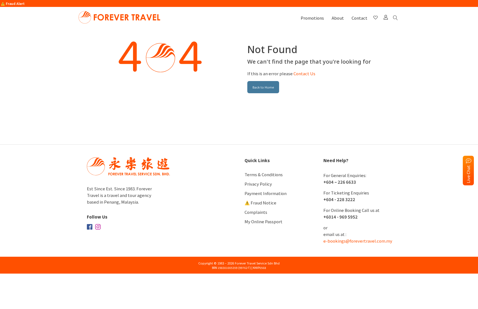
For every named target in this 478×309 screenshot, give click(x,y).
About (338, 18)
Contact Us (304, 73)
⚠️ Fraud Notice (260, 203)
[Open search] (396, 18)
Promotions (312, 18)
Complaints (256, 212)
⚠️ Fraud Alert (13, 3)
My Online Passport (263, 221)
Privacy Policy (258, 184)
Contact (359, 18)
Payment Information (266, 193)
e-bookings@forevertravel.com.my (357, 241)
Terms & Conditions (264, 174)
